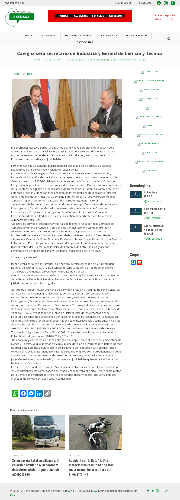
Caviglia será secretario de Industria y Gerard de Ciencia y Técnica (106, 59)
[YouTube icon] (153, 490)
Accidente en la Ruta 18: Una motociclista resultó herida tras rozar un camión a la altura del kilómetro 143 (91, 467)
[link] (149, 72)
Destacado (53, 59)
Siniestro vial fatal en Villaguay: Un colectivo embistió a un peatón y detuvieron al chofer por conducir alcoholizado (36, 467)
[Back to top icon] (167, 491)
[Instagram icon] (158, 490)
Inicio (37, 59)
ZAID (12, 494)
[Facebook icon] (148, 490)
